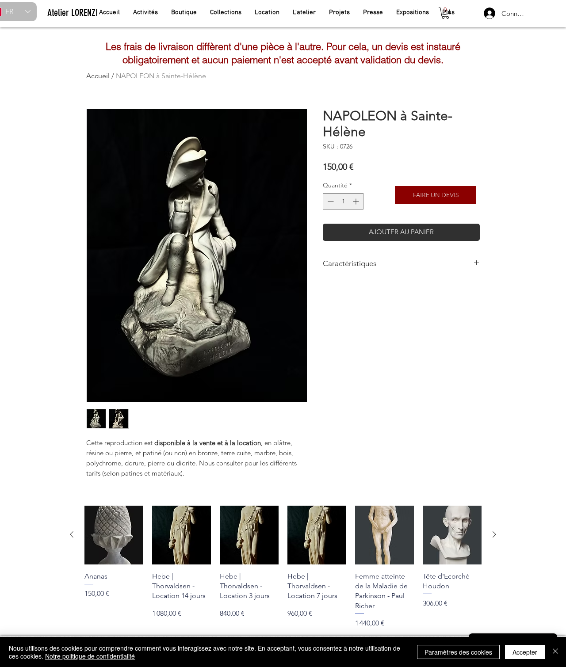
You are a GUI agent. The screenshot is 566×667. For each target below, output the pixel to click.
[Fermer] (555, 652)
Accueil (98, 76)
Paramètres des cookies (458, 652)
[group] (283, 567)
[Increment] (356, 201)
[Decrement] (329, 201)
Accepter (524, 652)
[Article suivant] (494, 534)
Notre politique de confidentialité (90, 656)
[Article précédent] (71, 534)
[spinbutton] (343, 201)
